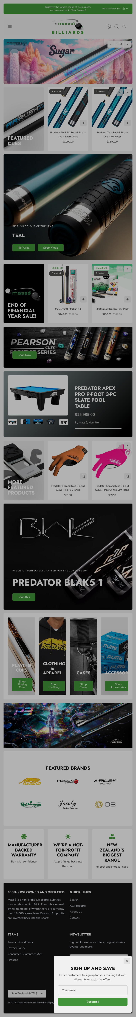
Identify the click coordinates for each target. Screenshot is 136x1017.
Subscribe (93, 1002)
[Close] (127, 961)
